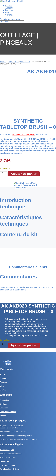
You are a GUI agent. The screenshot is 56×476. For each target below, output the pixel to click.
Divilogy (16, 469)
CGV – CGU (5, 461)
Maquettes (4, 400)
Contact (8, 15)
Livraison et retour (7, 465)
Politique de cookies (8, 457)
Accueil (8, 5)
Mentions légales (7, 450)
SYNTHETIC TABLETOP (23, 135)
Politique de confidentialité (10, 453)
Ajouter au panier (23, 173)
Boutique (9, 10)
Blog (7, 12)
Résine (3, 415)
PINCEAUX (25, 62)
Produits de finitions (8, 412)
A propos (9, 8)
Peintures (4, 408)
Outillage (3, 404)
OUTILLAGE (13, 62)
